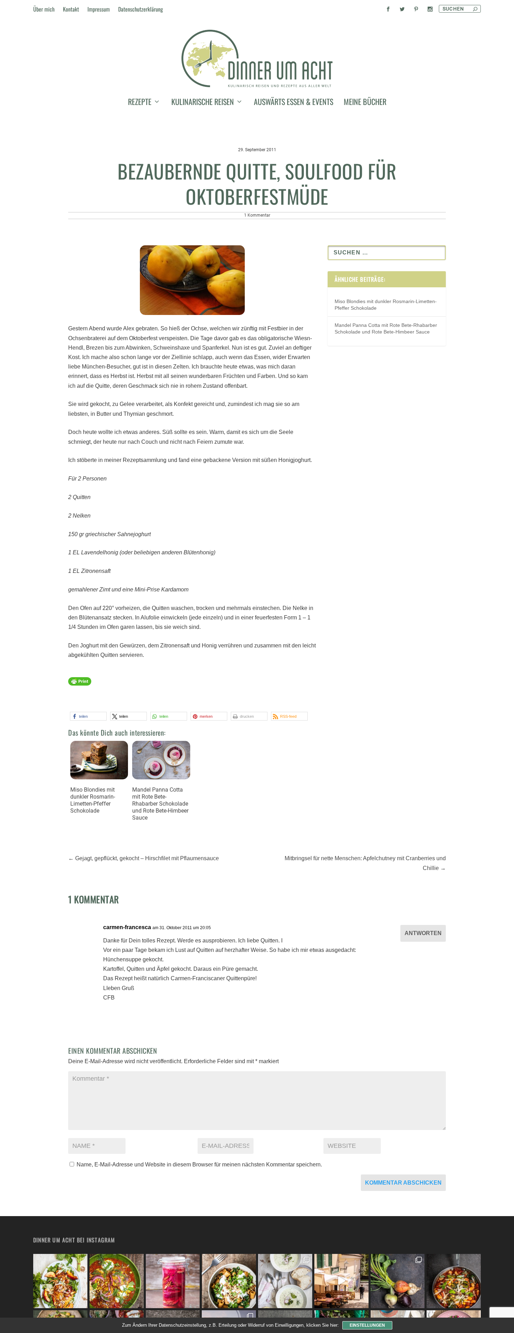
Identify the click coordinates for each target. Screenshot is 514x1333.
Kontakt (71, 9)
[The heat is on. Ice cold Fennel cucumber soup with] (285, 1281)
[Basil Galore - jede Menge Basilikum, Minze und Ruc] (60, 1281)
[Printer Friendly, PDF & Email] (79, 684)
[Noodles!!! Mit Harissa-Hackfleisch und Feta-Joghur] (229, 1281)
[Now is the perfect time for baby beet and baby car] (398, 1281)
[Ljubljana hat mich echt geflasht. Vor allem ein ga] (341, 1281)
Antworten (423, 933)
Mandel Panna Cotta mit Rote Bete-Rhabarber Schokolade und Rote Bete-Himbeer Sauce (160, 803)
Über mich (44, 9)
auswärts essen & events (293, 103)
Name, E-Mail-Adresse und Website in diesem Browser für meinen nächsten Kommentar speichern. (199, 1164)
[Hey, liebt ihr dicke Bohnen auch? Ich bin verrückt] (454, 1281)
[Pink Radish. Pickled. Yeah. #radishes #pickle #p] (173, 1281)
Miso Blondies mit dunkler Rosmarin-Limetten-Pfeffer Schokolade (92, 800)
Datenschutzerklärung (140, 9)
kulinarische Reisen (202, 103)
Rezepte (139, 103)
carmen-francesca (127, 927)
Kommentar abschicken (403, 1183)
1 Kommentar (257, 215)
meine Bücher (365, 103)
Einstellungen (367, 1325)
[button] (88, 716)
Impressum (98, 9)
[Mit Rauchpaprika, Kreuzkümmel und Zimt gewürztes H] (117, 1281)
